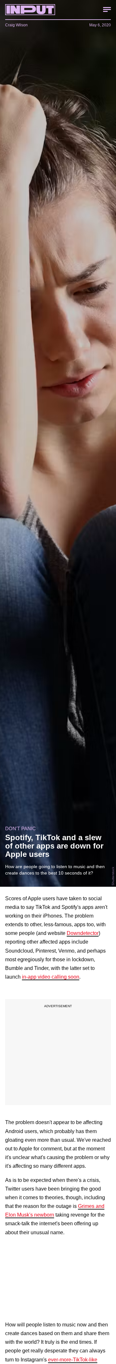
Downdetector (83, 933)
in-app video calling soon (50, 977)
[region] (58, 1052)
